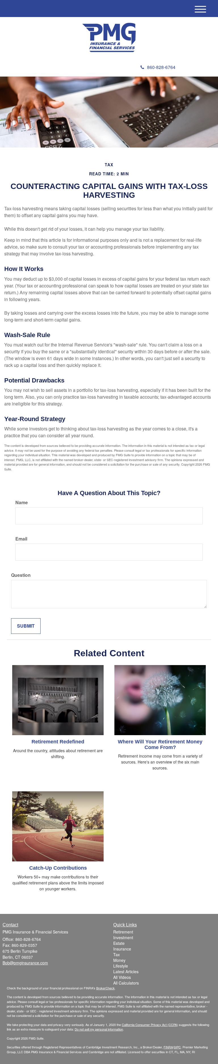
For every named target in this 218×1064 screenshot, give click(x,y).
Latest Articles (126, 971)
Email (21, 539)
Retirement (123, 932)
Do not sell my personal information (99, 1029)
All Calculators (126, 983)
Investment (123, 937)
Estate (119, 943)
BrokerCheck (105, 988)
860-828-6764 (161, 67)
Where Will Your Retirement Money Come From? (160, 744)
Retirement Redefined (58, 742)
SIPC (177, 1047)
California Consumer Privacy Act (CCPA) (150, 1024)
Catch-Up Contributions (58, 868)
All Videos (122, 977)
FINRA (168, 1047)
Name (21, 502)
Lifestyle (120, 966)
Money (119, 960)
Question (21, 575)
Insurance (122, 949)
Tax (116, 954)
